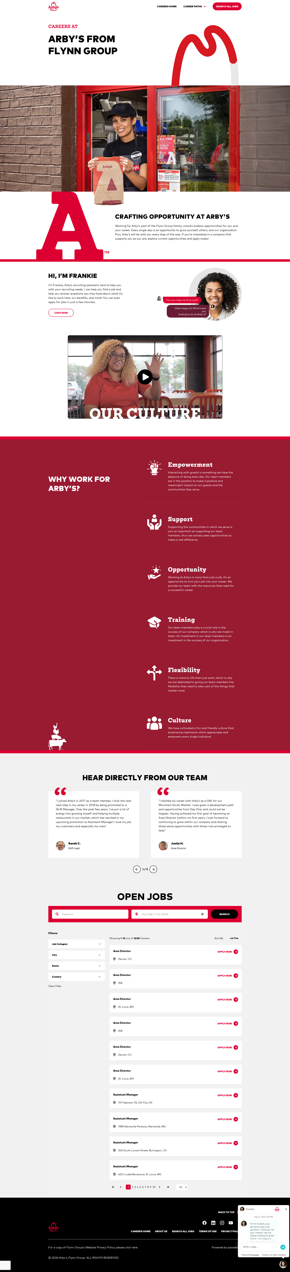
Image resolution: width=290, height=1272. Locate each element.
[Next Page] (160, 1187)
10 (154, 1187)
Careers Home (140, 1231)
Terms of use (208, 1231)
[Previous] (137, 869)
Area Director (122, 951)
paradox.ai (235, 1247)
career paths (192, 6)
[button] (61, 313)
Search (224, 914)
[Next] (153, 869)
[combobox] (168, 914)
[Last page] (168, 1187)
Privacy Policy (231, 1231)
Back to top (226, 1212)
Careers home (167, 6)
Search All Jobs (183, 1231)
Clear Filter (54, 986)
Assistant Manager (125, 1094)
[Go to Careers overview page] (53, 6)
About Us (161, 1231)
